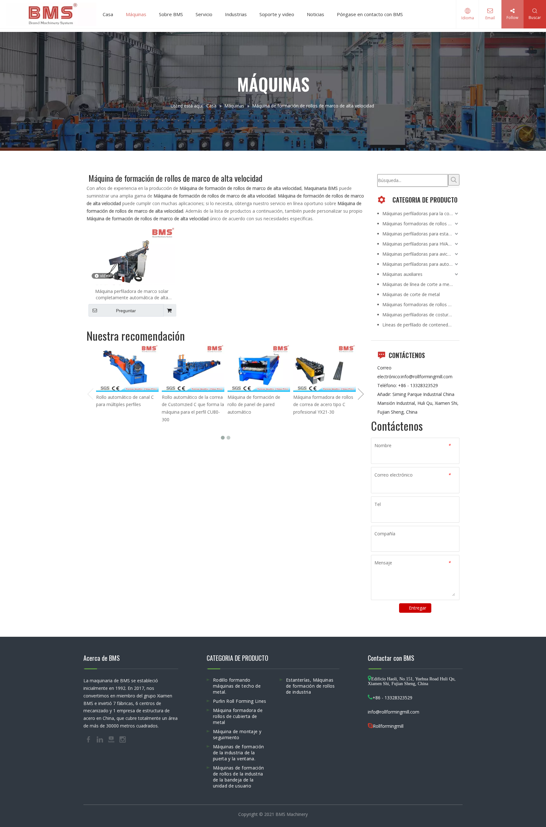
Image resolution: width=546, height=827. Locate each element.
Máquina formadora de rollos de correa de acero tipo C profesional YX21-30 (323, 404)
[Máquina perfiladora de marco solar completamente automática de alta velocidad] (131, 259)
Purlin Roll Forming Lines (239, 701)
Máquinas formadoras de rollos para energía (420, 224)
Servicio (204, 14)
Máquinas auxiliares (402, 274)
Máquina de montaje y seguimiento (237, 734)
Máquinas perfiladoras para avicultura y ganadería (420, 254)
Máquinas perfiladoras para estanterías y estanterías (420, 234)
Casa (108, 14)
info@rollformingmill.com (426, 377)
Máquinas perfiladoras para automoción (420, 264)
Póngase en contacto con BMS (370, 14)
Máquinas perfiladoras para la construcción (420, 213)
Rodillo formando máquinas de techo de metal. (237, 686)
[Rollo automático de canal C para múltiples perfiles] (127, 368)
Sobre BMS (171, 14)
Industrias (236, 14)
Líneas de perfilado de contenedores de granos (420, 325)
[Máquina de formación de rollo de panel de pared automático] (259, 368)
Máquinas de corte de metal (411, 294)
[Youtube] (112, 738)
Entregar (417, 608)
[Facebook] (89, 738)
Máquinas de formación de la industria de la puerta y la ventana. (238, 753)
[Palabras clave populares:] (453, 179)
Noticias (315, 14)
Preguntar (126, 310)
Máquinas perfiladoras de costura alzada (420, 315)
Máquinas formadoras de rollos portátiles (420, 304)
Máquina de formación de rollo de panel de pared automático (254, 404)
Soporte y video (276, 14)
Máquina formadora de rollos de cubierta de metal (238, 716)
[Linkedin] (100, 738)
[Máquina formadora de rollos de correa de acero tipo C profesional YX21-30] (324, 368)
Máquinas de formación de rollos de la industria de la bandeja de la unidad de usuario (238, 777)
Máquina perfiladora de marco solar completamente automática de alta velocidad (131, 294)
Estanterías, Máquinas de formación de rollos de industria (310, 686)
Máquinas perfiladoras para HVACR (418, 244)
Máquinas (136, 14)
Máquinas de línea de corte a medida (420, 284)
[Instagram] (123, 738)
